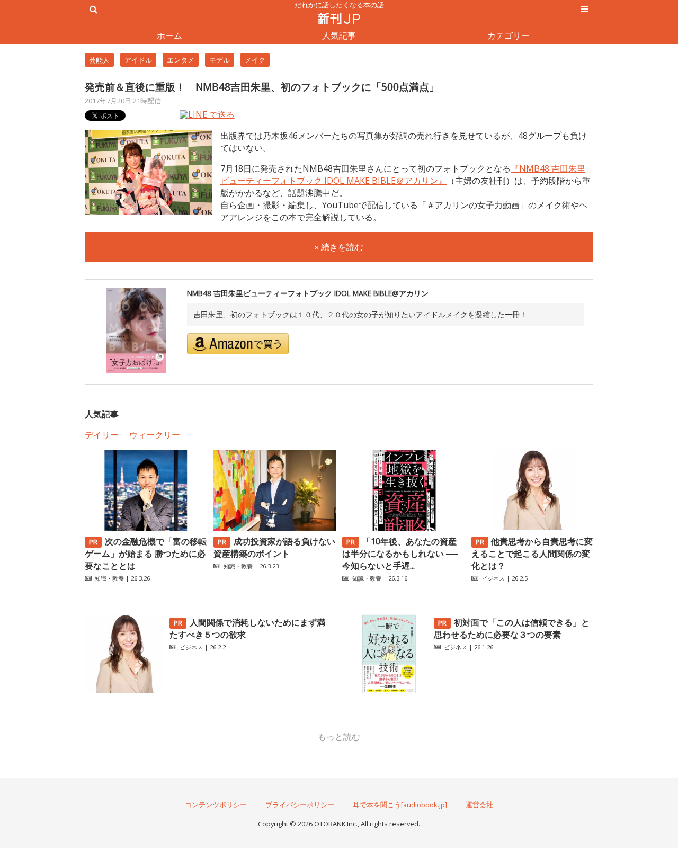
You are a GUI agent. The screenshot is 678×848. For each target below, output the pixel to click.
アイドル (138, 60)
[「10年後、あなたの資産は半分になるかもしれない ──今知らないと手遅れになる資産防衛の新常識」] (403, 527)
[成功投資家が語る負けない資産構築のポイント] (274, 527)
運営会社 (479, 804)
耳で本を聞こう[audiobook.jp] (400, 804)
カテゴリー (508, 35)
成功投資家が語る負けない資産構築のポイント (274, 547)
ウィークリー (154, 435)
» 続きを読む (339, 247)
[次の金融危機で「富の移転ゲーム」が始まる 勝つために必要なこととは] (146, 527)
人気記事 (339, 35)
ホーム (169, 35)
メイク (255, 60)
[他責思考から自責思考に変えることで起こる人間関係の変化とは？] (532, 527)
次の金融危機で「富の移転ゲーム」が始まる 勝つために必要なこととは (146, 553)
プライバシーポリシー (299, 804)
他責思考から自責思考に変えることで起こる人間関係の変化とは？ (532, 553)
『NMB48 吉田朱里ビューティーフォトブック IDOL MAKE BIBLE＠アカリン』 (402, 174)
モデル (219, 60)
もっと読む (339, 737)
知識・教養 (109, 578)
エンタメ (180, 60)
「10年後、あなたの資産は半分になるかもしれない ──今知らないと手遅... (400, 553)
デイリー (102, 435)
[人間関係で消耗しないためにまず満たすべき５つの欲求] (124, 691)
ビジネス (493, 578)
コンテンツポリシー (216, 804)
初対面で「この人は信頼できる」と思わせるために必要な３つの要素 (512, 628)
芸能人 (99, 60)
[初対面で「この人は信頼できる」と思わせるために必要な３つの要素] (389, 691)
